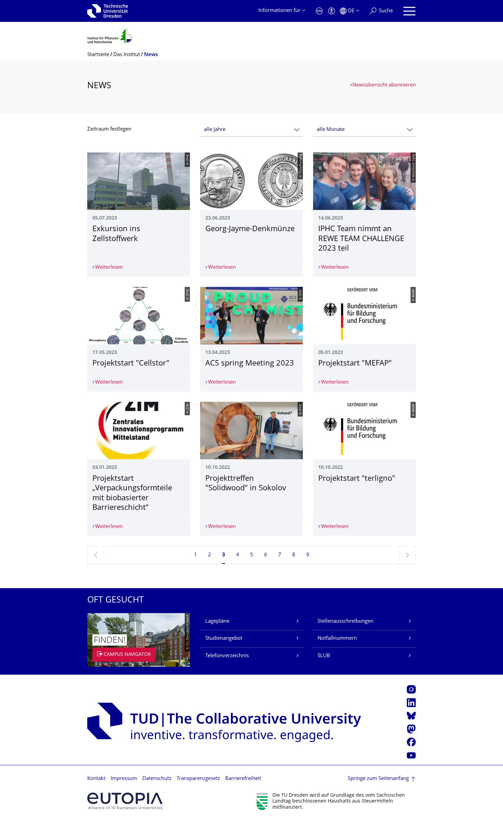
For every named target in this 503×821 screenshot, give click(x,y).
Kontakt (96, 778)
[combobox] (251, 130)
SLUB (324, 656)
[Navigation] (409, 11)
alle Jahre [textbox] (214, 129)
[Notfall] (319, 11)
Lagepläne (217, 621)
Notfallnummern (337, 638)
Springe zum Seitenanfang (378, 778)
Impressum (124, 778)
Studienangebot (223, 638)
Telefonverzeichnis (227, 656)
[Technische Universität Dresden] (107, 11)
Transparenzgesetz (198, 778)
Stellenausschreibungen (345, 621)
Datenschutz (156, 778)
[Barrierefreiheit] (331, 11)
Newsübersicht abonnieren (384, 85)
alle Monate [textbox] (331, 129)
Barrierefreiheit (243, 778)
